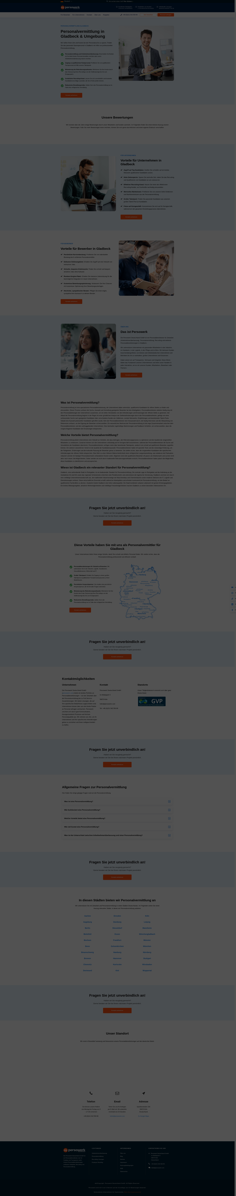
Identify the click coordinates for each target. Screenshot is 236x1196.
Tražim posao (107, 605)
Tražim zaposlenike (126, 605)
